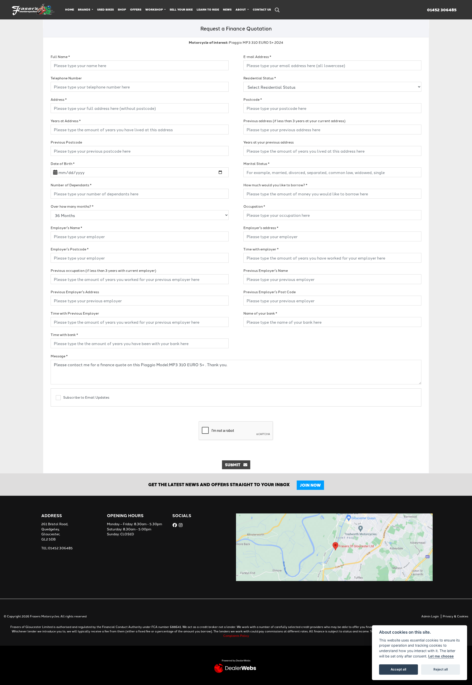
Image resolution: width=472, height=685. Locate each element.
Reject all (440, 669)
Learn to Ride (208, 9)
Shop (122, 9)
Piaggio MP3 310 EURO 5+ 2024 (236, 42)
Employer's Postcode (69, 249)
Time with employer (261, 249)
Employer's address (260, 227)
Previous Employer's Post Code (269, 291)
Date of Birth (62, 163)
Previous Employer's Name (265, 270)
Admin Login (430, 616)
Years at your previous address (268, 142)
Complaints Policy (236, 635)
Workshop (154, 9)
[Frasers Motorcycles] (33, 9)
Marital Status (256, 163)
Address (59, 99)
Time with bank (64, 334)
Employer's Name (66, 227)
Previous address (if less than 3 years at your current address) (294, 120)
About (241, 9)
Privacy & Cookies (455, 616)
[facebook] (175, 525)
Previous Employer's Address (75, 291)
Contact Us (262, 9)
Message (59, 355)
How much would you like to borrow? (275, 184)
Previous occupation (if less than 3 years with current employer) (103, 270)
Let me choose (441, 656)
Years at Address (66, 120)
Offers (135, 9)
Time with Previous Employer (75, 313)
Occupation (254, 206)
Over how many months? (72, 206)
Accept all (398, 669)
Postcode (252, 99)
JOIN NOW (310, 485)
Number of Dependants (71, 184)
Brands (84, 9)
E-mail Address (257, 56)
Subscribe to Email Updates (86, 397)
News (227, 9)
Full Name (60, 56)
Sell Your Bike (181, 9)
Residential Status (259, 77)
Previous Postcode (66, 142)
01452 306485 (442, 10)
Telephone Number (66, 77)
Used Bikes (105, 9)
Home (69, 9)
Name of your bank (260, 313)
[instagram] (181, 525)
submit (234, 465)
